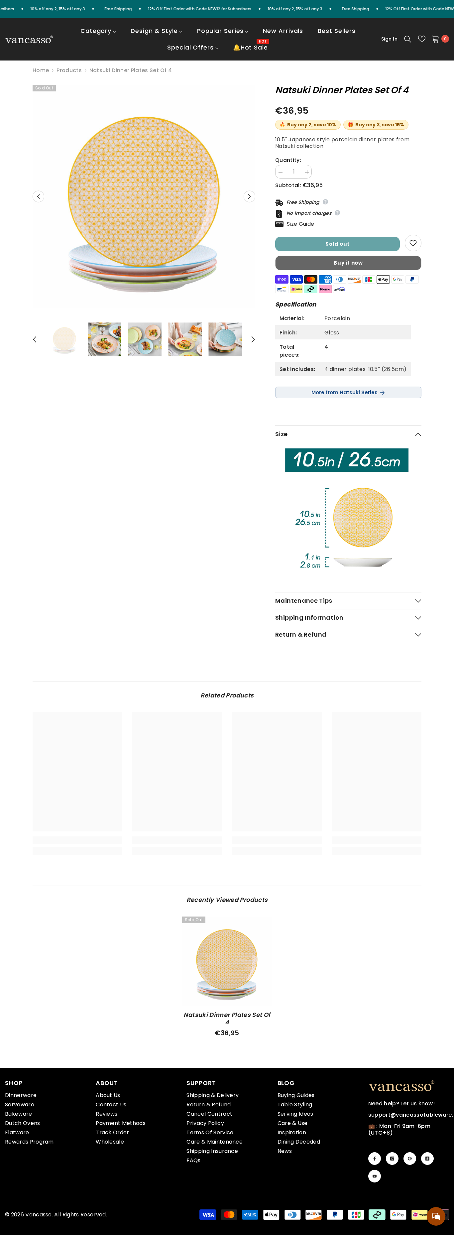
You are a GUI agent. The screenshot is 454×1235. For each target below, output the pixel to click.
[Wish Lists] (421, 39)
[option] (144, 196)
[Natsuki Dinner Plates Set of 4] (227, 961)
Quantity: (288, 160)
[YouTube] (374, 1176)
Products (69, 70)
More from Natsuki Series (344, 392)
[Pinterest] (409, 1158)
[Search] (407, 39)
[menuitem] (98, 35)
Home (41, 70)
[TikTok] (427, 1158)
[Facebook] (374, 1158)
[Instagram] (392, 1158)
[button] (38, 196)
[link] (77, 840)
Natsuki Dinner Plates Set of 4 (226, 1018)
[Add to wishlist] (413, 243)
